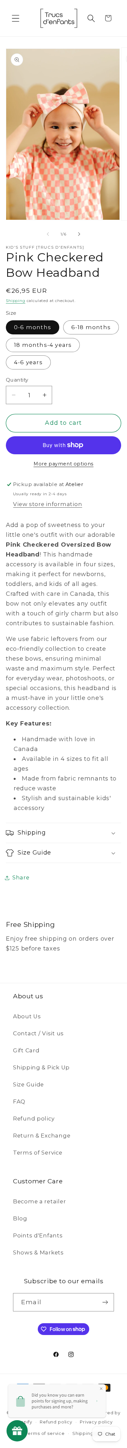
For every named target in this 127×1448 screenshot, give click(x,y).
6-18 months (91, 327)
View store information (47, 504)
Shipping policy (90, 1433)
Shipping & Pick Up (41, 1067)
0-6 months (32, 327)
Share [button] (21, 877)
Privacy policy (96, 1421)
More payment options (63, 464)
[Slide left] (48, 234)
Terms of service (44, 1433)
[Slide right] (79, 234)
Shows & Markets (38, 1252)
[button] (15, 18)
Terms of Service (38, 1152)
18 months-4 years (43, 345)
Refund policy (33, 1118)
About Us (27, 1016)
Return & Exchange (41, 1135)
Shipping (15, 300)
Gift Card (26, 1050)
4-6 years (28, 362)
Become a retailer (39, 1201)
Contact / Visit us (38, 1033)
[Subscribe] (105, 1302)
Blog (20, 1218)
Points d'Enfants (38, 1235)
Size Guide (28, 1084)
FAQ (19, 1101)
